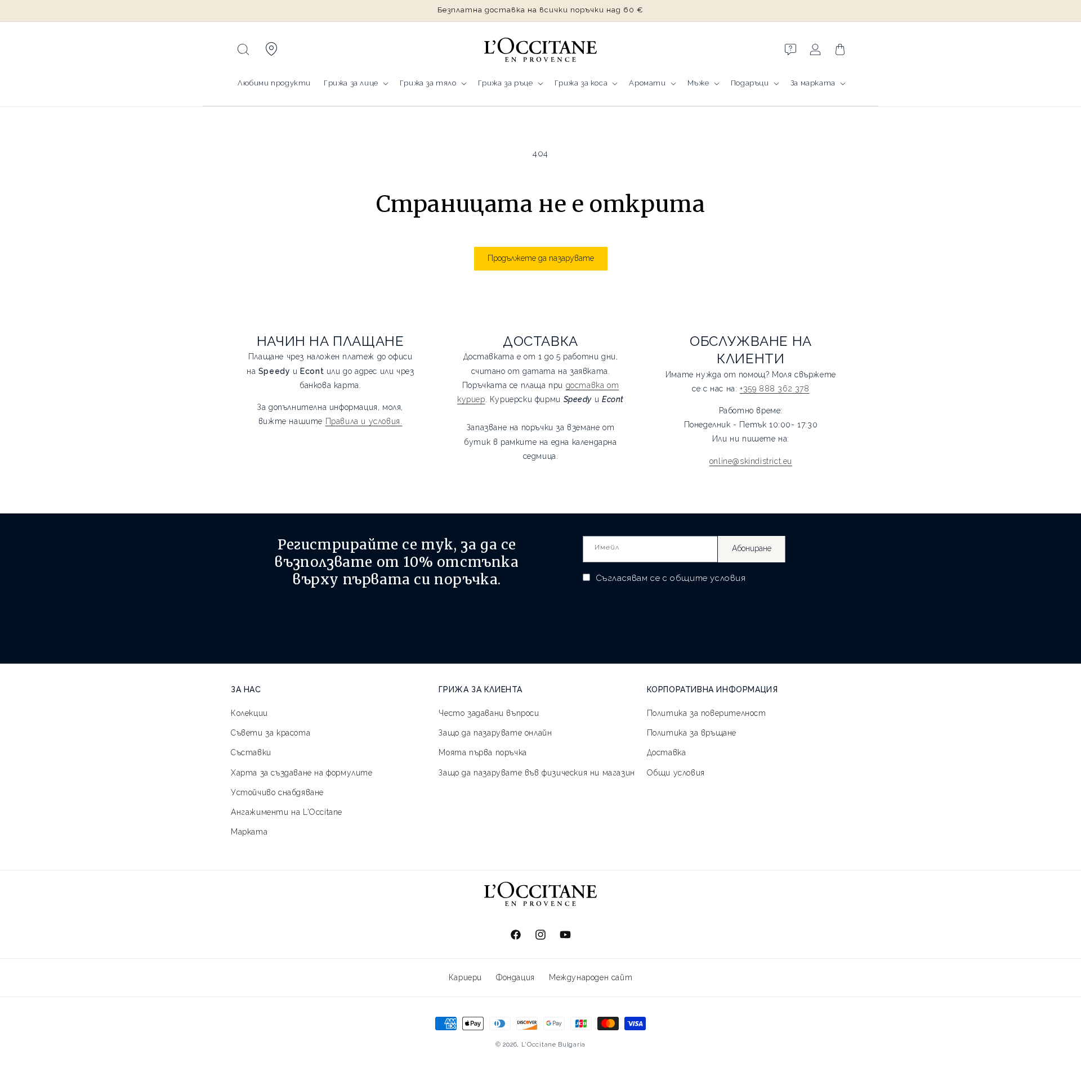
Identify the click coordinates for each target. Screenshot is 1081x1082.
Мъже (698, 83)
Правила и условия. (364, 421)
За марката (813, 83)
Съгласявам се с (669, 578)
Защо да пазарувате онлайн (495, 732)
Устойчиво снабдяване (277, 792)
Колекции (249, 713)
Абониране (751, 548)
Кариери (465, 977)
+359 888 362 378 (775, 388)
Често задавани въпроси (489, 713)
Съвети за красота (270, 732)
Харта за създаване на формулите (302, 772)
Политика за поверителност (706, 713)
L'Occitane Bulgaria (553, 1044)
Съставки (251, 752)
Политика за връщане (691, 732)
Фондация (515, 977)
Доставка (666, 752)
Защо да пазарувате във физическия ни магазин (537, 772)
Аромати (647, 83)
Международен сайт (590, 977)
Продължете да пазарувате (541, 258)
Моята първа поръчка (482, 752)
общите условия (707, 578)
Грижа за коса (581, 83)
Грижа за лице (351, 83)
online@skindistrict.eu (750, 461)
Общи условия (676, 772)
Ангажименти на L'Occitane (286, 812)
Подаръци (750, 83)
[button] (243, 49)
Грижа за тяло (428, 83)
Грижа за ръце (505, 83)
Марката (249, 831)
